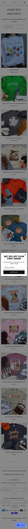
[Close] (25, 255)
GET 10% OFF (14, 272)
